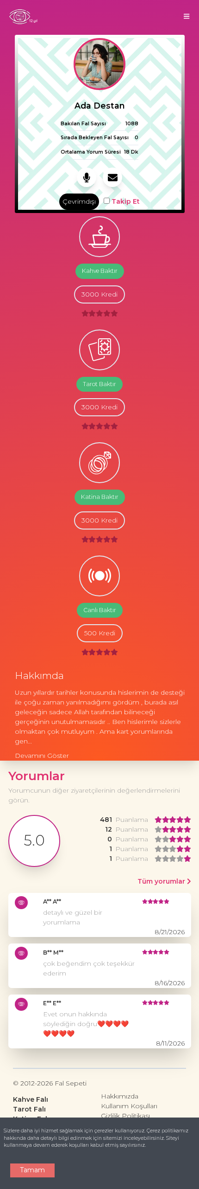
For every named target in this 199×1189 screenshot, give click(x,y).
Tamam (32, 1170)
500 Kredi (99, 633)
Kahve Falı (30, 1099)
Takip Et (125, 201)
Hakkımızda (119, 1096)
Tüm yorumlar (162, 881)
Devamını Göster (42, 755)
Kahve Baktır (100, 270)
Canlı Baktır (99, 610)
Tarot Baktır (99, 384)
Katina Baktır (99, 496)
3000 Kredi (99, 294)
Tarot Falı (29, 1109)
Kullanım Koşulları (129, 1106)
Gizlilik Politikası (125, 1115)
